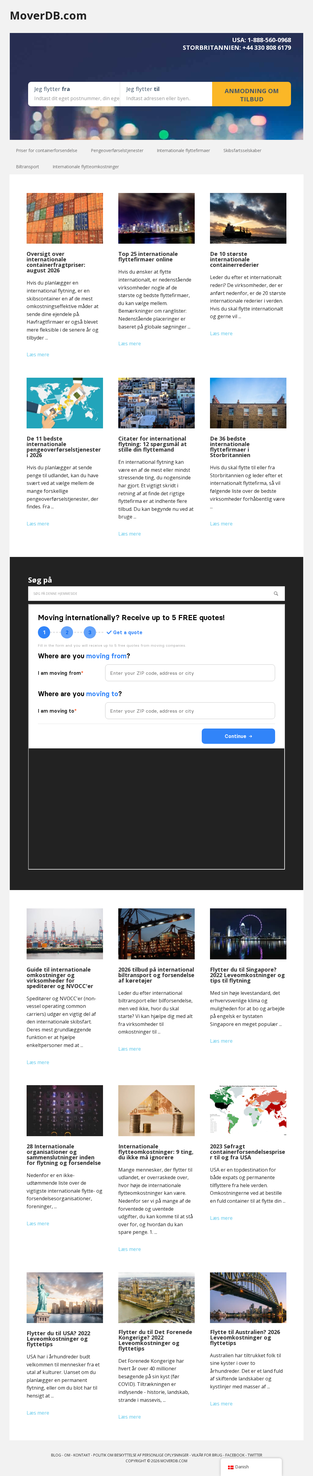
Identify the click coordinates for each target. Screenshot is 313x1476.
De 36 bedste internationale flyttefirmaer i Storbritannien (230, 447)
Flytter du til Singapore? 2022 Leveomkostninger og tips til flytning (247, 975)
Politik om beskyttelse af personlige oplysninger (141, 1455)
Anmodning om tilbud (252, 95)
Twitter (255, 1455)
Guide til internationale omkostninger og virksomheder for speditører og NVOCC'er (60, 978)
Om (67, 1455)
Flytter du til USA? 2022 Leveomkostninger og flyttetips (58, 1338)
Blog (56, 1455)
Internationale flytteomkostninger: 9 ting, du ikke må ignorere (155, 1152)
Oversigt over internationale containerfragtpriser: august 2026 (56, 262)
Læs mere (38, 354)
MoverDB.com (48, 15)
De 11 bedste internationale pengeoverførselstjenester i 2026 (64, 447)
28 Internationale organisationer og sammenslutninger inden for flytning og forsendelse (64, 1154)
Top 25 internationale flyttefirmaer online (148, 256)
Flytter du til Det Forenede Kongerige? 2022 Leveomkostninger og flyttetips (155, 1340)
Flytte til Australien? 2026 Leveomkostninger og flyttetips (245, 1337)
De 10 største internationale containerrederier (234, 259)
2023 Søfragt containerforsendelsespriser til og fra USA (247, 1152)
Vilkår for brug (207, 1455)
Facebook (235, 1455)
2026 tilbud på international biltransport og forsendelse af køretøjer (156, 975)
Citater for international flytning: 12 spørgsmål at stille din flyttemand (152, 444)
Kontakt (81, 1455)
